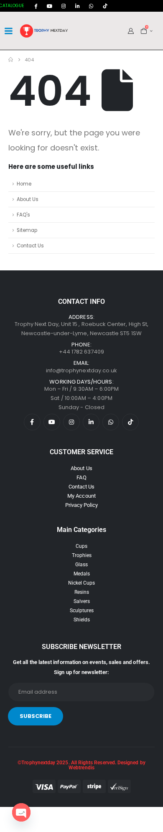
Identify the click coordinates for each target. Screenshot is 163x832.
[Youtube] (50, 6)
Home (24, 184)
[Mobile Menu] (8, 31)
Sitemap (27, 230)
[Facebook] (36, 6)
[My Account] (131, 31)
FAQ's (23, 214)
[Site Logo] (44, 30)
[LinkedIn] (77, 6)
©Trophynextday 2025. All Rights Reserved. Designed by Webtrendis (81, 765)
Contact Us (30, 245)
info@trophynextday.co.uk (81, 370)
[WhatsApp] (91, 6)
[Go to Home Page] (10, 59)
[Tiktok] (105, 6)
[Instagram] (63, 6)
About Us (27, 199)
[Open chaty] (21, 812)
